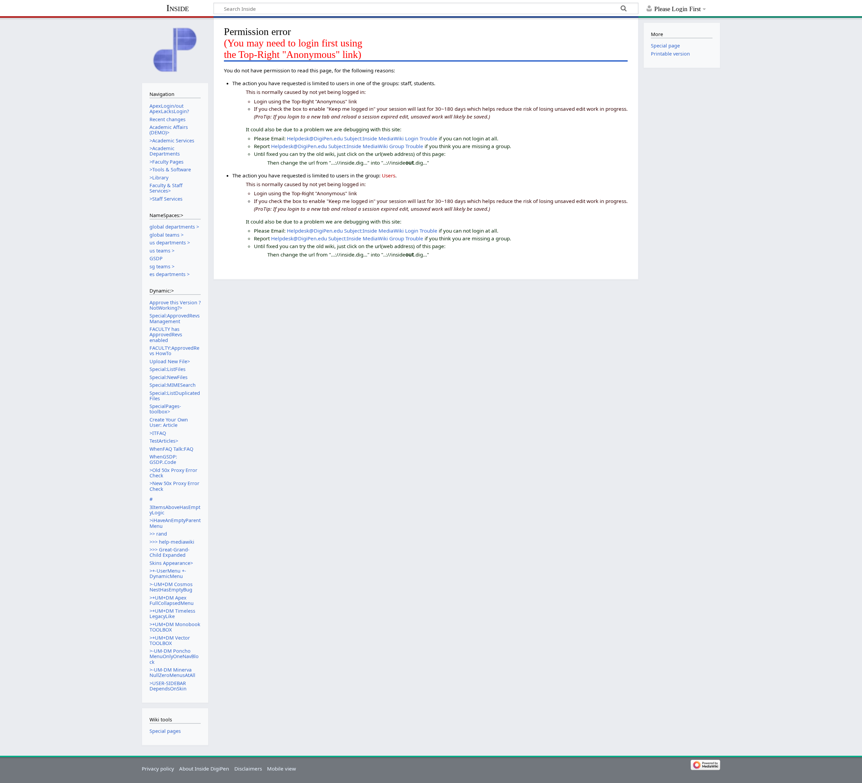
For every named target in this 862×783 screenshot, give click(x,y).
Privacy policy (158, 768)
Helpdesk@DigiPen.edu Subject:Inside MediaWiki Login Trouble (362, 138)
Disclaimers (248, 768)
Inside (177, 8)
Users (388, 175)
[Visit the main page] (175, 50)
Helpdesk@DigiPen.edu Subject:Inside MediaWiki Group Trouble (347, 146)
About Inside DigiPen (204, 768)
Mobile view (281, 768)
